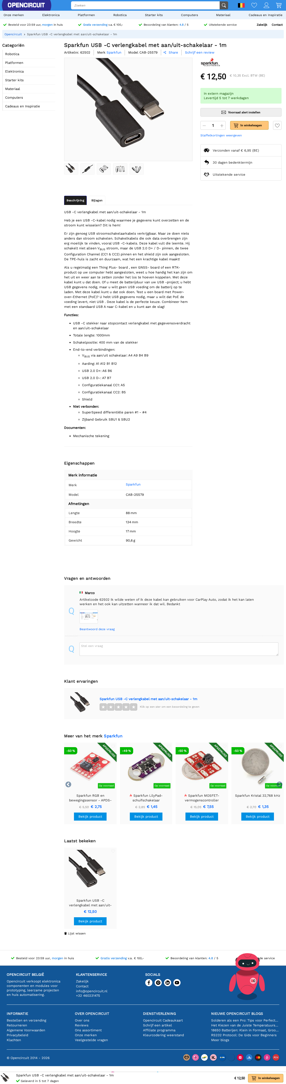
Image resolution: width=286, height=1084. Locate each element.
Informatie (17, 1013)
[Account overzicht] (263, 5)
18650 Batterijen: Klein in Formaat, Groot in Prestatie (245, 1030)
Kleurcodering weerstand (163, 1035)
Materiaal (223, 15)
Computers (189, 15)
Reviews (81, 1025)
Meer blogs (220, 1040)
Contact (277, 24)
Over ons (82, 1020)
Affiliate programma (159, 1030)
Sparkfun (133, 484)
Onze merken (14, 15)
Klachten (14, 1040)
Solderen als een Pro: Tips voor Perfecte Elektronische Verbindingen (245, 1020)
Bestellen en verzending (26, 1020)
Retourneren (17, 1025)
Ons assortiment (88, 1030)
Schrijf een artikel (157, 1025)
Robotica (120, 15)
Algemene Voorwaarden (26, 1030)
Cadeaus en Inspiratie (265, 15)
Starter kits (154, 15)
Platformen (86, 15)
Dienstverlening (159, 1013)
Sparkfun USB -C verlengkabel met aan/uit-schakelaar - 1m (148, 699)
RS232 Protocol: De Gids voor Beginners (244, 1035)
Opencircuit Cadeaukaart (163, 1020)
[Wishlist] (251, 5)
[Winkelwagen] (275, 5)
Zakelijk (262, 24)
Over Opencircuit (92, 1013)
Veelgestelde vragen (91, 1040)
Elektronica (51, 15)
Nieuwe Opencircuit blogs (237, 1013)
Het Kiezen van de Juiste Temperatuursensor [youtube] (245, 1025)
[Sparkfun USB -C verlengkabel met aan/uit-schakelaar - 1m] (71, 169)
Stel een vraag (92, 646)
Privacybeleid (17, 1035)
